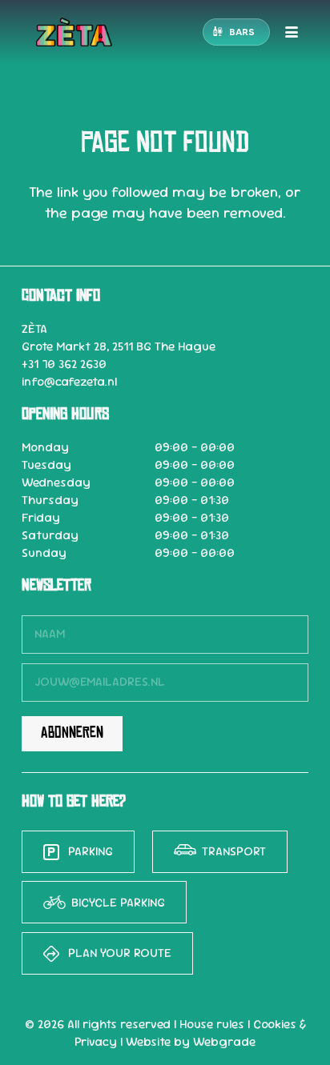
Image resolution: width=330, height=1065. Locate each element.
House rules (211, 1024)
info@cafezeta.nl (69, 382)
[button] (291, 32)
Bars (242, 32)
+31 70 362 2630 (64, 364)
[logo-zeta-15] (74, 32)
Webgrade (224, 1042)
